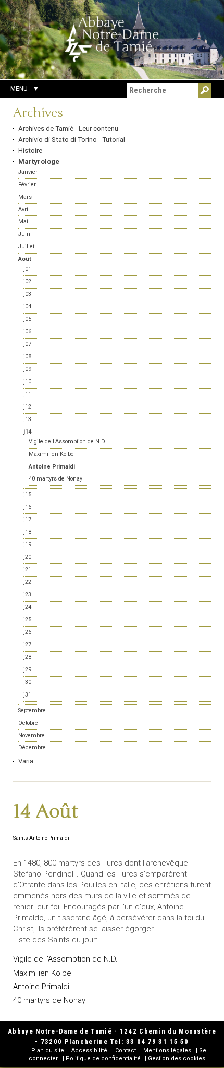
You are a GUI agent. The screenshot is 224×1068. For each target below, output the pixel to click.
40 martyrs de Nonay (49, 1000)
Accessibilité (89, 1050)
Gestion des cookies (176, 1058)
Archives (38, 113)
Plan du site (47, 1050)
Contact (125, 1050)
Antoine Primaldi (41, 986)
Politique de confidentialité (103, 1058)
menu (19, 88)
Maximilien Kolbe (42, 973)
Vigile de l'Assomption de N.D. (65, 959)
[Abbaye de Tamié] (112, 39)
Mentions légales (167, 1050)
